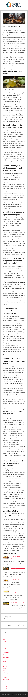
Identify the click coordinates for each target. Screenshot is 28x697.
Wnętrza (5, 686)
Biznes (4, 634)
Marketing (5, 648)
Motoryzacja (6, 652)
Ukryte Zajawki (6, 679)
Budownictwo (6, 637)
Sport (4, 670)
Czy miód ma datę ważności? (18, 602)
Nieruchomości (6, 655)
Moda (4, 650)
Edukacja (5, 641)
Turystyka (5, 677)
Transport (5, 675)
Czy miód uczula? (15, 579)
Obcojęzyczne (6, 657)
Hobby (4, 643)
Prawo (4, 661)
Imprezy (5, 646)
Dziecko (4, 639)
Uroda (4, 681)
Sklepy (4, 668)
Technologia (5, 672)
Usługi (4, 684)
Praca (4, 659)
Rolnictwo (5, 666)
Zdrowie (5, 688)
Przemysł (5, 664)
